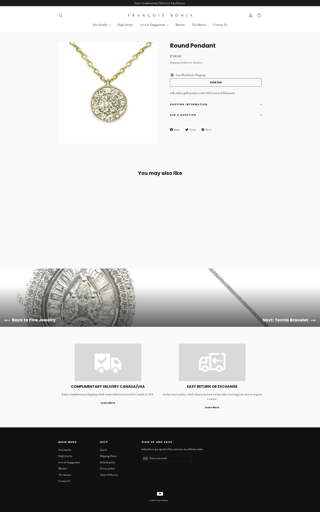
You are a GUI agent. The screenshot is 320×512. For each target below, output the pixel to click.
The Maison (199, 24)
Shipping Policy (108, 456)
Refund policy (107, 462)
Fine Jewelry (100, 24)
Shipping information (188, 104)
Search (103, 450)
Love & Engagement (153, 24)
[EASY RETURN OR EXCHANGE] (212, 362)
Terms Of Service (109, 475)
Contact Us (220, 24)
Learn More (108, 403)
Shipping (174, 62)
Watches (180, 24)
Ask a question (183, 115)
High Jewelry (125, 24)
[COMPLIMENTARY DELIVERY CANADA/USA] (108, 362)
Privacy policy (107, 468)
